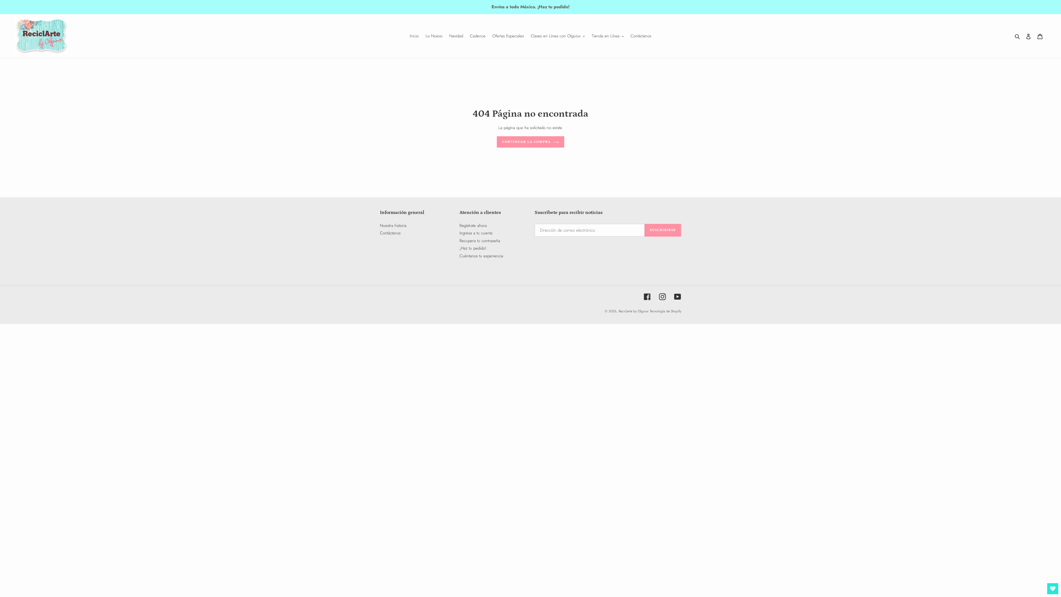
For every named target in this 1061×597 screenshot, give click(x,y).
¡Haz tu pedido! (472, 248)
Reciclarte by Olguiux (633, 311)
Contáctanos (390, 233)
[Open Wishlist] (1052, 588)
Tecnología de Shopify (665, 311)
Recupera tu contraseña (479, 241)
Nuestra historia (393, 225)
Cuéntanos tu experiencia (481, 256)
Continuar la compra (526, 142)
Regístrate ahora (473, 225)
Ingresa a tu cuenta (475, 233)
